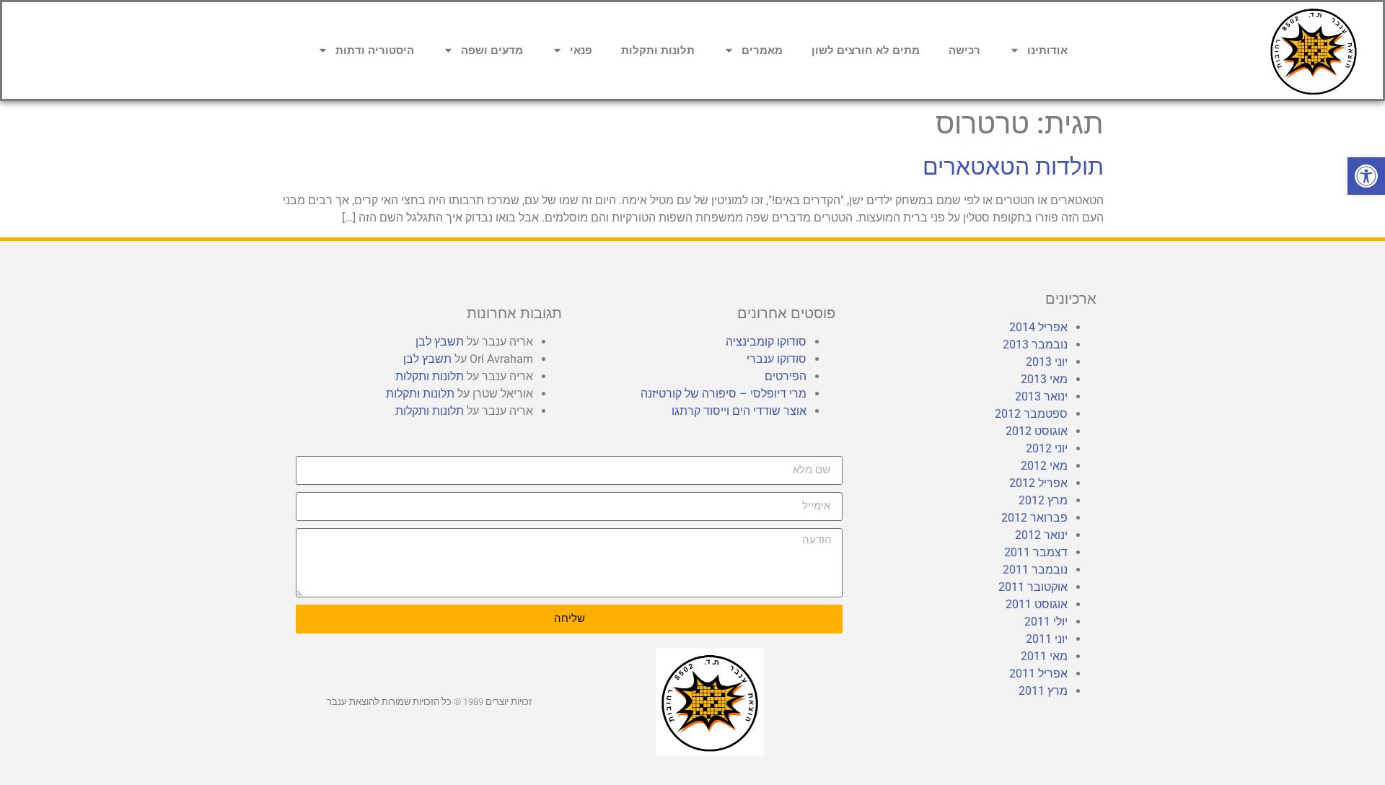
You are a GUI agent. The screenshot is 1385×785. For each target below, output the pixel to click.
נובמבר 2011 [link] (1035, 569)
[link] (1366, 176)
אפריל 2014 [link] (1038, 327)
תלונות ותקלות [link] (658, 50)
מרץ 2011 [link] (1043, 691)
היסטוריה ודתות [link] (374, 50)
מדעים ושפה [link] (492, 50)
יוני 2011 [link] (1047, 639)
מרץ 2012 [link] (1043, 500)
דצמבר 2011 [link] (1036, 552)
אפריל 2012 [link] (1038, 483)
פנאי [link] (581, 50)
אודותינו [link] (1047, 50)
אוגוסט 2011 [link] (1037, 604)
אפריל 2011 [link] (1038, 673)
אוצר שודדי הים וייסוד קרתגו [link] (739, 411)
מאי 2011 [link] (1044, 656)
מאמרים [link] (762, 50)
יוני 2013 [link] (1047, 362)
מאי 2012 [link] (1044, 466)
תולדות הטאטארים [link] (1013, 166)
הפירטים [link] (785, 376)
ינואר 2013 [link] (1041, 396)
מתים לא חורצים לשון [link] (866, 50)
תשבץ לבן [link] (440, 341)
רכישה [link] (964, 50)
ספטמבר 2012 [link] (1031, 414)
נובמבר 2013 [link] (1035, 344)
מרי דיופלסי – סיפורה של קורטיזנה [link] (723, 393)
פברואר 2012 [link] (1034, 518)
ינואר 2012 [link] (1041, 535)
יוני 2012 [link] (1047, 448)
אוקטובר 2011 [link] (1033, 587)
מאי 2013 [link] (1044, 379)
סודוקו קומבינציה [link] (766, 341)
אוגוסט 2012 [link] (1037, 431)
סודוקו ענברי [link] (776, 359)
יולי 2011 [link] (1046, 621)
